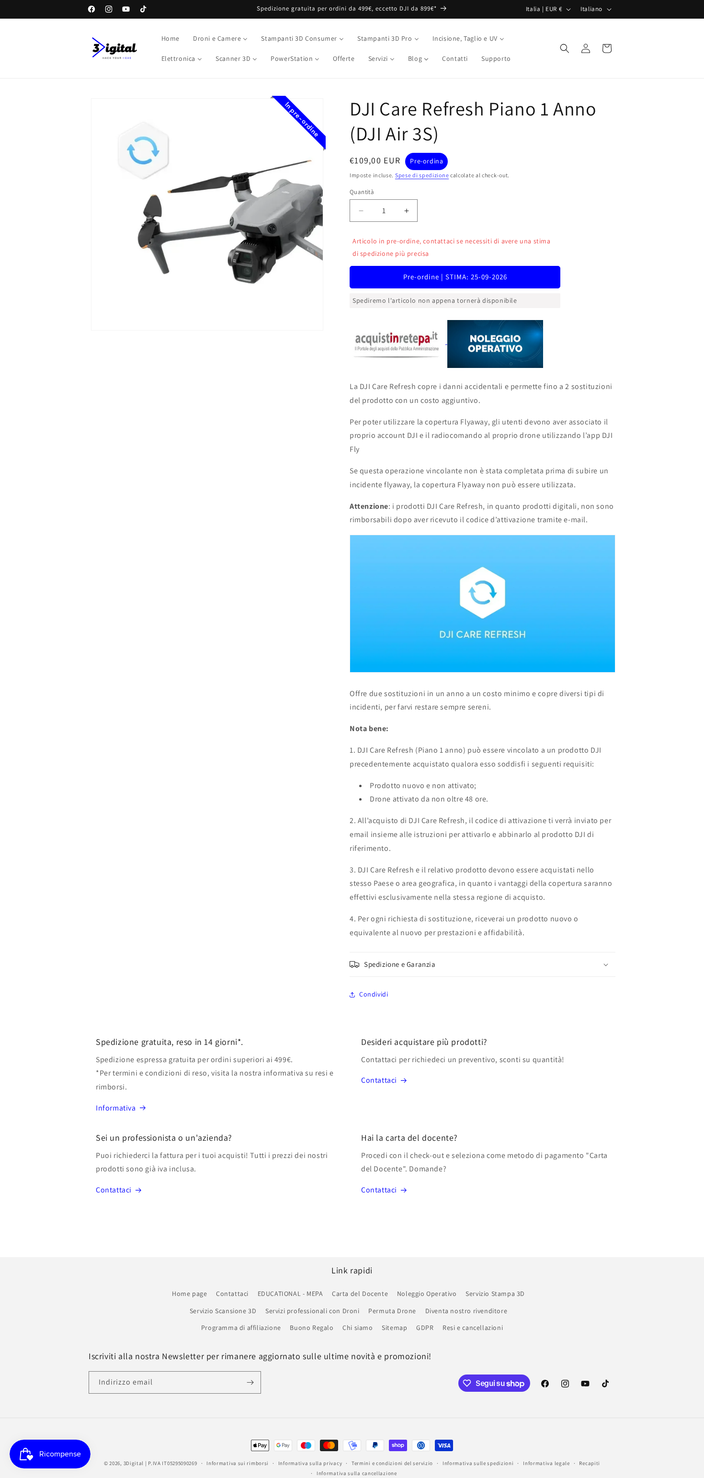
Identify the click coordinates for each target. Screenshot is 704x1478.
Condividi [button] (373, 994)
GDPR (424, 1327)
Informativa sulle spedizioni (478, 1463)
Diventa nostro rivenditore (466, 1310)
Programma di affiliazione (241, 1327)
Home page (189, 1293)
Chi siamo (357, 1327)
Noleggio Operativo (427, 1293)
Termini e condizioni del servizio (392, 1463)
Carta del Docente (360, 1293)
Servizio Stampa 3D (495, 1293)
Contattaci (379, 1080)
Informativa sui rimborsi (237, 1463)
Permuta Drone (392, 1310)
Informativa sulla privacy (310, 1463)
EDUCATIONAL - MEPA (290, 1293)
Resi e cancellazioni (473, 1327)
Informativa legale (546, 1463)
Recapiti (589, 1463)
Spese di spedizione (422, 175)
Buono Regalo (311, 1327)
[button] (564, 48)
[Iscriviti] (250, 1382)
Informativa (116, 1108)
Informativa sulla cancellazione (357, 1473)
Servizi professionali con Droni (312, 1310)
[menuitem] (170, 38)
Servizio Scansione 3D (223, 1310)
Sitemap (394, 1327)
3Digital (134, 1463)
